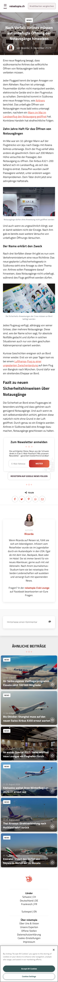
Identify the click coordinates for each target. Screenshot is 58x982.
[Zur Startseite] (29, 881)
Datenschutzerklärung (29, 934)
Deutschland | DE (29, 900)
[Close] (53, 950)
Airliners (40, 100)
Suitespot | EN (29, 911)
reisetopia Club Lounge (37, 588)
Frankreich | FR (29, 904)
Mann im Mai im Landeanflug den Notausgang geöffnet (25, 114)
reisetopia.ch (17, 6)
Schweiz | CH (29, 897)
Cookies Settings (29, 976)
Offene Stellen (29, 931)
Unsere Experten (29, 927)
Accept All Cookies (29, 968)
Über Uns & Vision (29, 923)
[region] (29, 964)
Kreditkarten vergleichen (42, 6)
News (29, 20)
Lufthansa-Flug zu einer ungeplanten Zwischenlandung (22, 363)
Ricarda (25, 48)
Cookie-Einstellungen (29, 938)
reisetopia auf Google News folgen (29, 476)
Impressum (29, 942)
